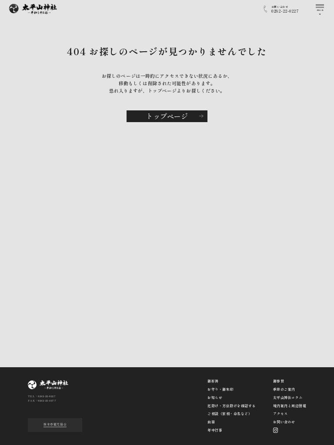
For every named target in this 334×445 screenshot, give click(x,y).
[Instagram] (275, 430)
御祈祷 (212, 381)
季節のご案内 (284, 389)
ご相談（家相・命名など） (229, 413)
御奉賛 (278, 381)
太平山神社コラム (288, 397)
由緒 (211, 421)
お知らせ (214, 397)
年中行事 (214, 430)
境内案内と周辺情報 (289, 405)
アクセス (280, 413)
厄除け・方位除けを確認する (231, 405)
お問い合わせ (284, 421)
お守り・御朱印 (220, 389)
